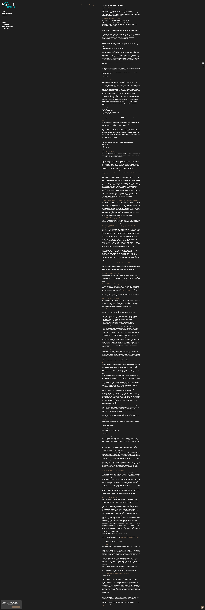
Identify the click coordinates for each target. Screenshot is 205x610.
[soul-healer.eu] (8, 5)
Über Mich (5, 20)
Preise (4, 18)
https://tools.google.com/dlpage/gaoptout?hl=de (117, 600)
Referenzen (5, 24)
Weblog (4, 22)
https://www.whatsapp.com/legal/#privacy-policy (114, 515)
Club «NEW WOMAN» (7, 13)
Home (3, 11)
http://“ (124, 290)
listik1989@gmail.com (109, 151)
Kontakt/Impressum (7, 26)
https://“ (130, 290)
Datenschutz (5, 28)
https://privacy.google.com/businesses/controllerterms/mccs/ (116, 573)
